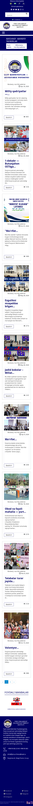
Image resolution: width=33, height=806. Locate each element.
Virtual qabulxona (17, 6)
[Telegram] (18, 9)
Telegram (25, 794)
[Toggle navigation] (3, 32)
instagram (8, 797)
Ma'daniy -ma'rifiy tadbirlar (17, 84)
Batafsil (8, 117)
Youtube (8, 794)
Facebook (8, 791)
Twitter (25, 791)
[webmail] (23, 9)
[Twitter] (14, 9)
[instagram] (21, 9)
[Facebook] (11, 9)
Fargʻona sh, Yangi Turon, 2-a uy (18, 758)
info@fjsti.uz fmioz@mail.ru (16, 754)
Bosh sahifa (9, 46)
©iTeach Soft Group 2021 (5, 802)
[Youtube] (16, 9)
